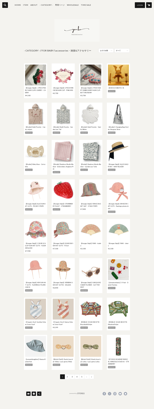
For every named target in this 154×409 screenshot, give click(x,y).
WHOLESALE (73, 5)
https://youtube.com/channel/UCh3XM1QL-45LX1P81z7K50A (120, 393)
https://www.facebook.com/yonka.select (104, 393)
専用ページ (60, 5)
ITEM (25, 5)
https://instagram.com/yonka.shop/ (115, 393)
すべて (118, 50)
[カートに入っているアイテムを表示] (149, 5)
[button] (140, 5)
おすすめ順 (104, 50)
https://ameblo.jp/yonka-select (125, 393)
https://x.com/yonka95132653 (109, 393)
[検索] (5, 5)
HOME (18, 5)
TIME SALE (86, 5)
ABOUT (34, 5)
